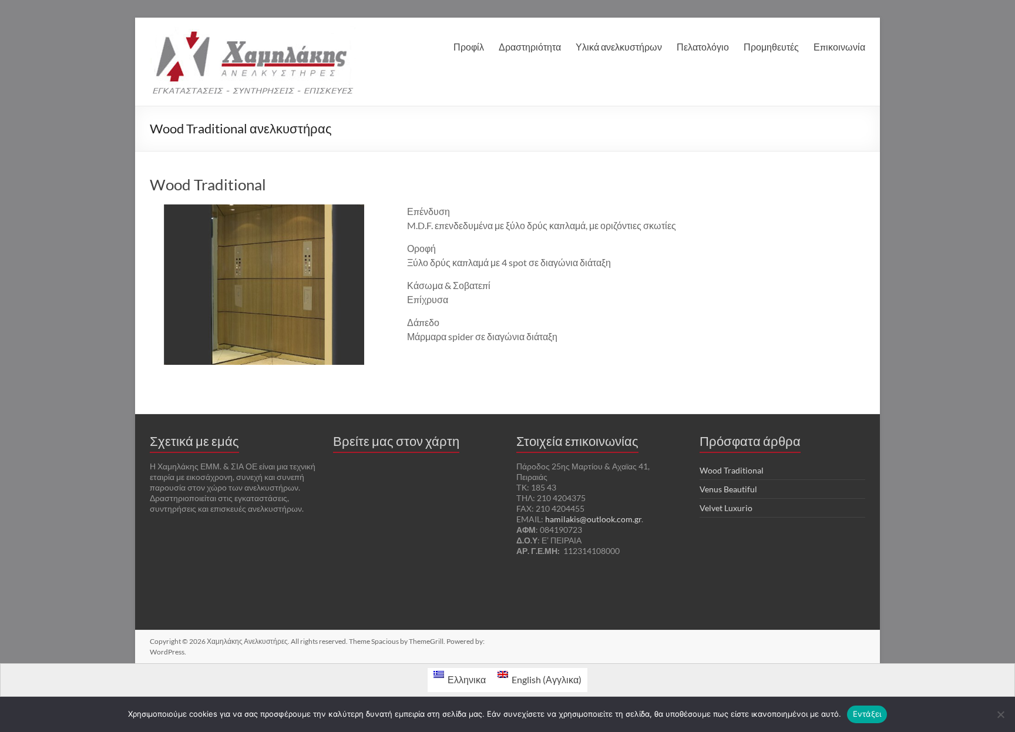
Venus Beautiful (728, 489)
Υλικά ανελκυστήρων (619, 46)
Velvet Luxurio (726, 508)
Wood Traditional (208, 184)
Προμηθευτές (771, 46)
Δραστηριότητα (530, 46)
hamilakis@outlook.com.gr (593, 519)
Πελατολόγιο (703, 46)
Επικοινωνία (839, 46)
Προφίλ (468, 46)
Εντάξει (867, 713)
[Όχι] (1000, 714)
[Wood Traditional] (264, 210)
